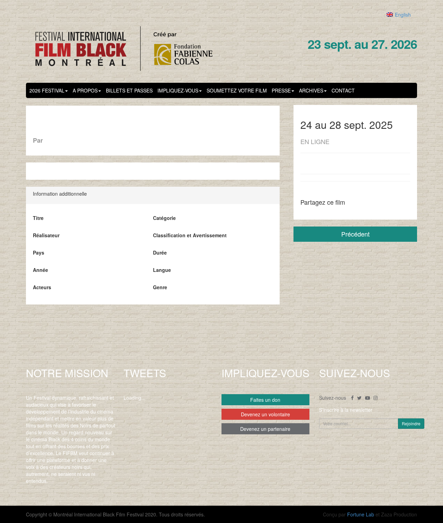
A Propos (85, 90)
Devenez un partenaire (265, 428)
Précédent (355, 233)
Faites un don (265, 399)
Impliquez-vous (177, 90)
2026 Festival (46, 90)
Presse (281, 90)
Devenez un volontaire (265, 414)
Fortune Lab (360, 514)
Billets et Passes (129, 90)
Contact (343, 90)
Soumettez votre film (237, 90)
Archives (311, 90)
